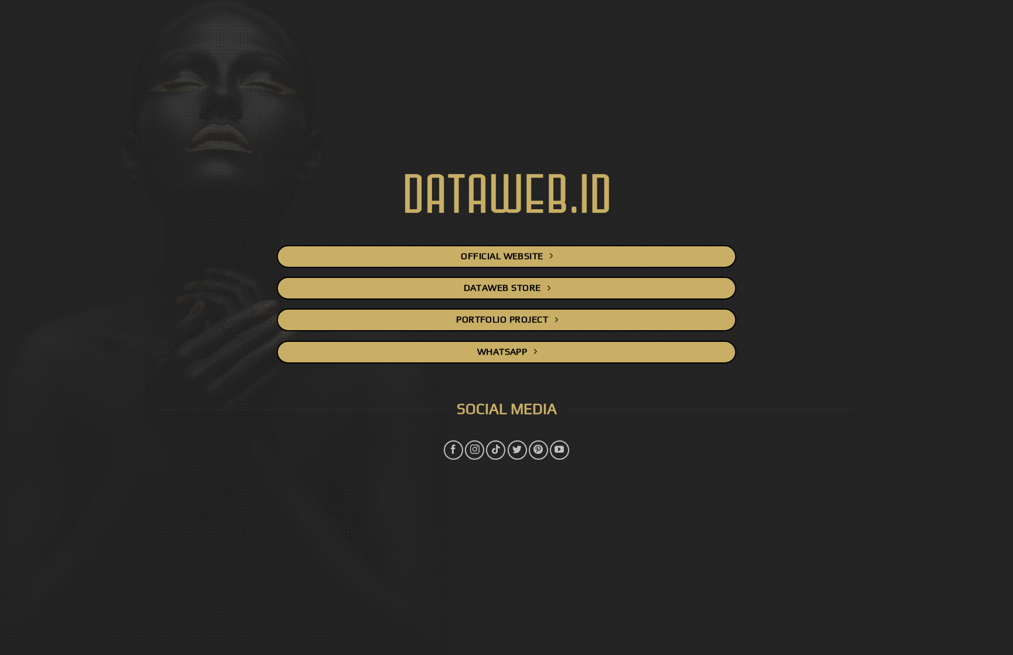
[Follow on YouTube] (559, 450)
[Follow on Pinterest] (538, 450)
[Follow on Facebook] (453, 450)
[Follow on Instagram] (474, 450)
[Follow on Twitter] (517, 450)
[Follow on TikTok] (495, 450)
